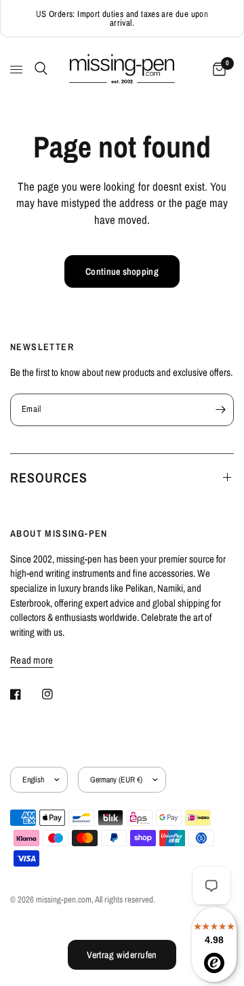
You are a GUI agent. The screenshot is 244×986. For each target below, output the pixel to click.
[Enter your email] (220, 410)
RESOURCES (48, 477)
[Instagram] (57, 694)
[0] (217, 69)
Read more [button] (32, 660)
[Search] (39, 68)
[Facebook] (25, 694)
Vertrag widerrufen (122, 955)
